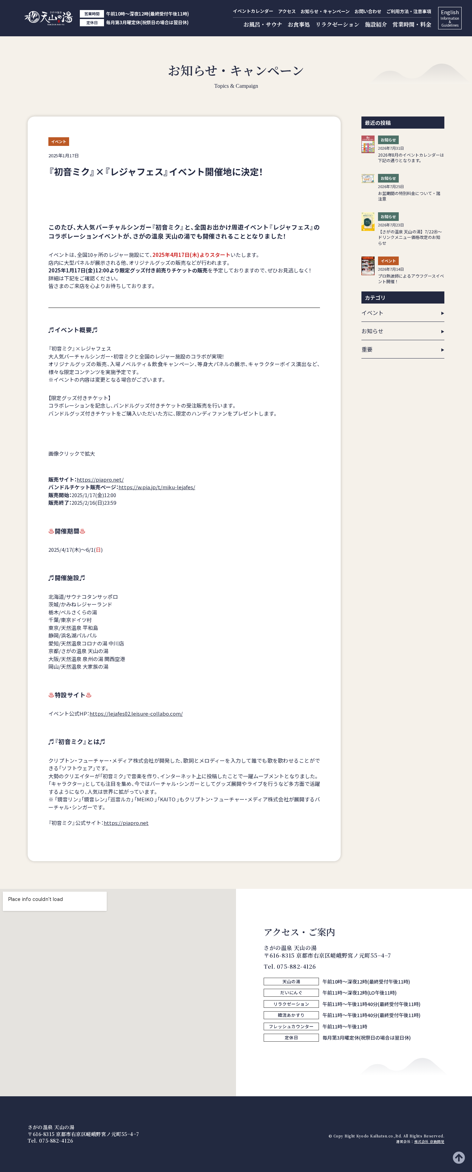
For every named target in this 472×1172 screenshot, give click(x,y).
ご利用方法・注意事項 (408, 11)
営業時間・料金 (412, 24)
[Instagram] (269, 1054)
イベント (372, 312)
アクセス (287, 11)
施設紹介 (376, 24)
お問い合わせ (368, 11)
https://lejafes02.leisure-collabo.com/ (136, 713)
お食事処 (299, 24)
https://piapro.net (126, 822)
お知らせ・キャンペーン (325, 11)
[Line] (282, 1054)
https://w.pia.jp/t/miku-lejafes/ (157, 487)
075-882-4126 (296, 966)
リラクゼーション (337, 24)
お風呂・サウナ (263, 24)
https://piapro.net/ (100, 479)
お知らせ (372, 331)
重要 (366, 349)
